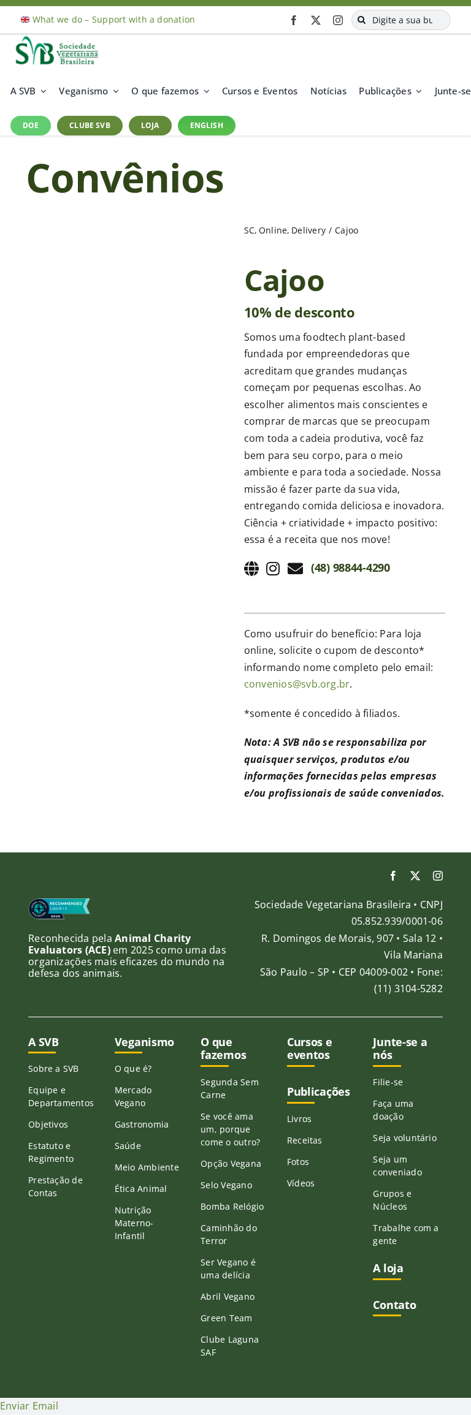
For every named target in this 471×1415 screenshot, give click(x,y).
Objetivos (48, 1124)
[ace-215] (59, 902)
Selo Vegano (226, 1185)
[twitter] (316, 20)
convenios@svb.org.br (297, 684)
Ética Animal (141, 1188)
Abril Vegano (228, 1296)
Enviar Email (29, 1406)
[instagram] (338, 20)
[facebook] (294, 20)
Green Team (226, 1318)
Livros (299, 1119)
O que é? (133, 1068)
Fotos (298, 1161)
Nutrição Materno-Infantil (134, 1223)
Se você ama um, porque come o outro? (230, 1129)
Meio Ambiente (147, 1167)
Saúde (128, 1145)
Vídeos (301, 1183)
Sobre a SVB (53, 1068)
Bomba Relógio (232, 1206)
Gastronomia (142, 1124)
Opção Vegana (231, 1163)
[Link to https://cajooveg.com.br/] (251, 568)
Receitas (305, 1140)
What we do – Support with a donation (114, 19)
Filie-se (388, 1082)
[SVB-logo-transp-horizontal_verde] (56, 39)
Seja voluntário (405, 1138)
